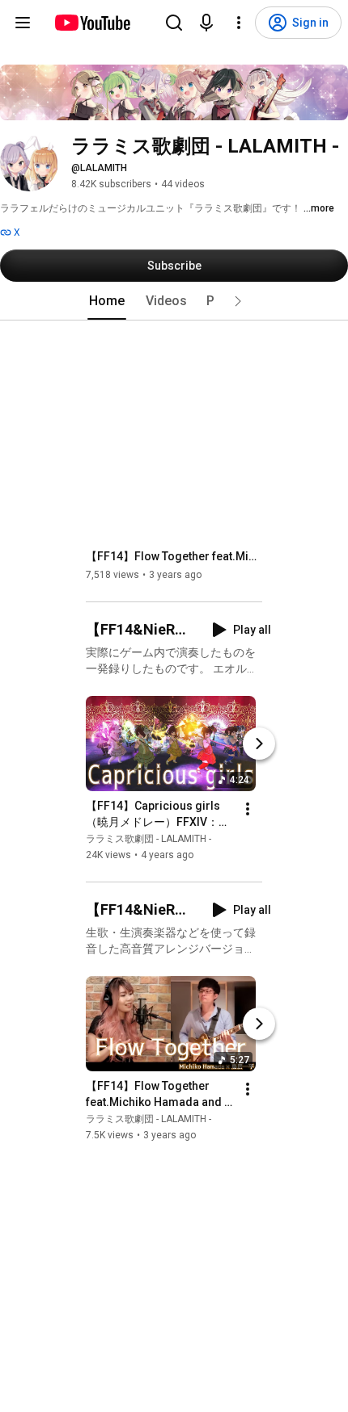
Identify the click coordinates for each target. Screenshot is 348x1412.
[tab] (106, 301)
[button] (238, 301)
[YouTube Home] (92, 22)
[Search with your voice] (206, 22)
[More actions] (247, 809)
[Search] (174, 22)
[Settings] (238, 22)
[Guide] (22, 22)
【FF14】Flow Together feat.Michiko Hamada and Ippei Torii (174, 556)
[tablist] (174, 301)
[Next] (259, 743)
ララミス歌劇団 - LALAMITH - (148, 838)
